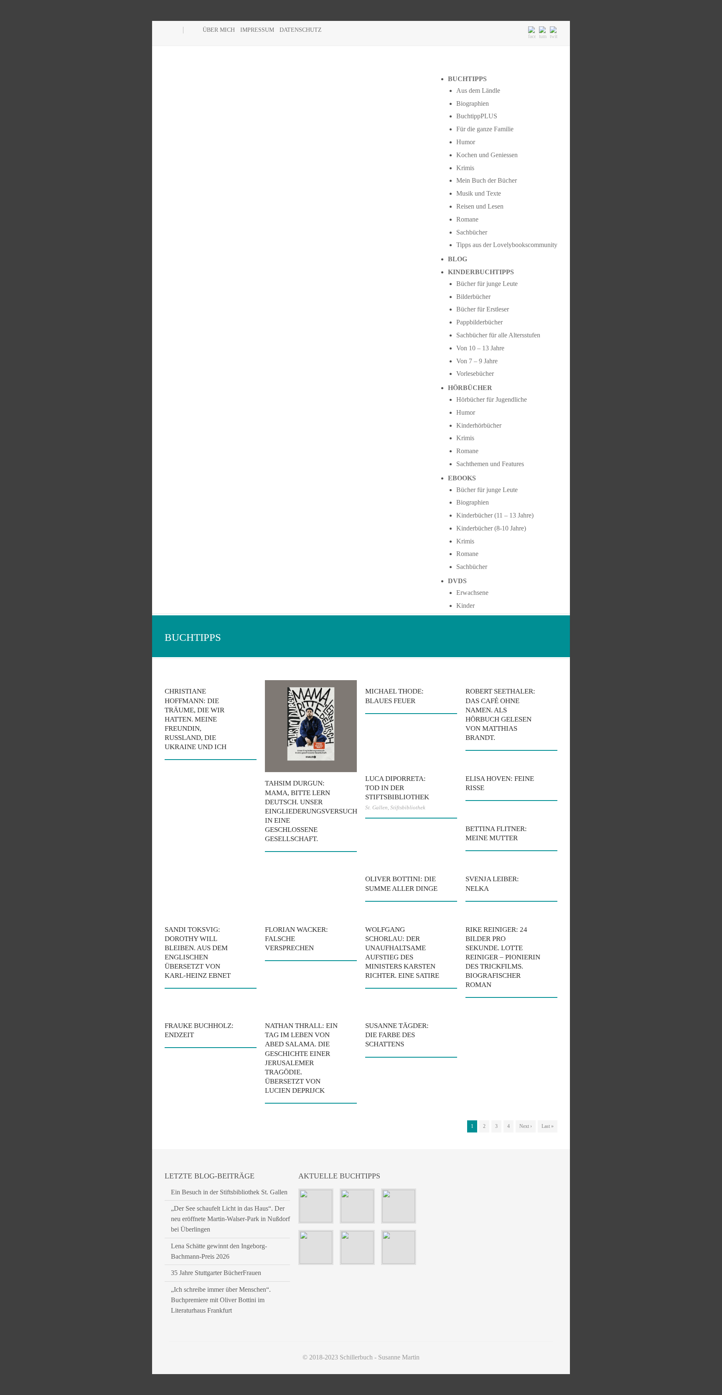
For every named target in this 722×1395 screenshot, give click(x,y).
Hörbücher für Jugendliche (491, 399)
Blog (457, 259)
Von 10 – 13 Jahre (480, 348)
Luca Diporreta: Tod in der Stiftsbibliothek (397, 788)
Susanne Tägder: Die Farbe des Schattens (397, 1035)
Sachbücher (471, 232)
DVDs (457, 580)
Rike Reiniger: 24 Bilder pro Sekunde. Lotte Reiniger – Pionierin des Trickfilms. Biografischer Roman (502, 957)
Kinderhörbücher (478, 425)
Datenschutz (301, 30)
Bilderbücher (473, 296)
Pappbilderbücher (479, 322)
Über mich (219, 30)
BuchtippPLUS (476, 116)
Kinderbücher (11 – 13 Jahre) (495, 515)
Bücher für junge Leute (487, 283)
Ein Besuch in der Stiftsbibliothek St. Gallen (229, 1192)
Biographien (472, 103)
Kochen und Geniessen (487, 154)
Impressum (257, 30)
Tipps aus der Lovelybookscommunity (506, 244)
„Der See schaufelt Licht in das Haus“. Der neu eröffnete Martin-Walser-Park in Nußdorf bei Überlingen (230, 1219)
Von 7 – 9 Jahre (477, 361)
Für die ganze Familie (485, 129)
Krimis (465, 167)
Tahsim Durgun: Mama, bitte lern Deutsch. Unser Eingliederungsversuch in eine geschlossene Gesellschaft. (311, 811)
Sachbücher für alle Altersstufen (498, 335)
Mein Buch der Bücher (486, 180)
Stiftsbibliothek (407, 807)
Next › (525, 1126)
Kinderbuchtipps (481, 271)
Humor (465, 141)
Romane (467, 219)
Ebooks (462, 478)
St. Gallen (376, 807)
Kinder (465, 605)
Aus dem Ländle (478, 90)
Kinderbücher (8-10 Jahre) (491, 528)
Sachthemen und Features (490, 463)
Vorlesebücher (475, 373)
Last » (548, 1126)
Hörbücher (470, 387)
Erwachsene (472, 592)
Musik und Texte (478, 193)
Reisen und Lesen (479, 206)
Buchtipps (467, 78)
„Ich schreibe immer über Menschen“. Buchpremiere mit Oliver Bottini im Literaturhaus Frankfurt (221, 1300)
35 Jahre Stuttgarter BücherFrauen (216, 1272)
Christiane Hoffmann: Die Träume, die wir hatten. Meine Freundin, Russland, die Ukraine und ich (195, 719)
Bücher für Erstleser (482, 309)
